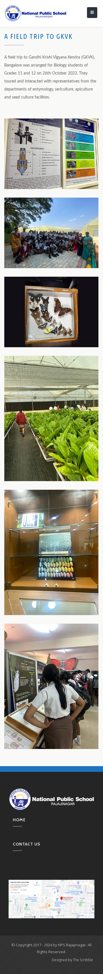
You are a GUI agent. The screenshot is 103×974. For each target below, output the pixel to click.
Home (19, 819)
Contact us (26, 844)
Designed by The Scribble (72, 959)
